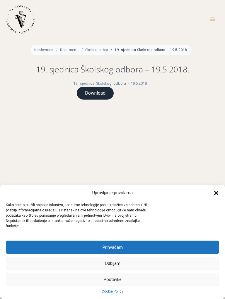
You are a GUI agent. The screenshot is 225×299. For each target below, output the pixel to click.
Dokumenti (69, 50)
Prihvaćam (113, 247)
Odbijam (112, 263)
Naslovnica (44, 50)
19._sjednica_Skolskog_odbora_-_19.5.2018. (110, 83)
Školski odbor (96, 50)
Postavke (113, 279)
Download (95, 93)
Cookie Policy (112, 291)
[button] (216, 193)
